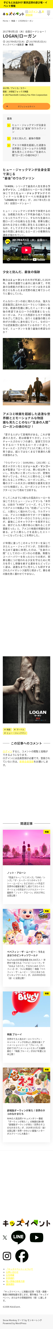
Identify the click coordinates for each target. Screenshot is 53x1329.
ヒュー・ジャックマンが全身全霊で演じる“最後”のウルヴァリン (29, 128)
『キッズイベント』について (19, 1269)
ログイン (7, 751)
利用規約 (10, 1278)
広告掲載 (10, 1275)
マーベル (20, 729)
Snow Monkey (10, 1320)
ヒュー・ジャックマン (16, 733)
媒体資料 (10, 1284)
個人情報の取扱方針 (15, 1281)
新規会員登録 (26, 761)
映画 (31, 44)
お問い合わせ (12, 1272)
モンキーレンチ (34, 1320)
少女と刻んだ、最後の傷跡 (26, 138)
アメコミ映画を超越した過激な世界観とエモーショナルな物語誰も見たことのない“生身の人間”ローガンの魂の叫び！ (29, 150)
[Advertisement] (26, 794)
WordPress (20, 1323)
